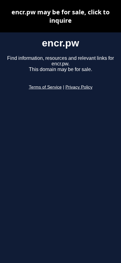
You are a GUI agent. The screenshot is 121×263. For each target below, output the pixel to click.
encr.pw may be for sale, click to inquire (60, 16)
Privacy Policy (78, 87)
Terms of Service (45, 87)
